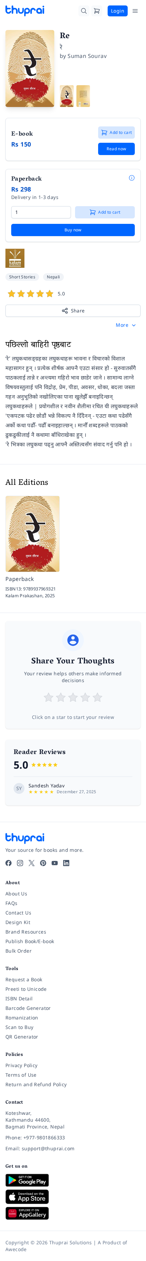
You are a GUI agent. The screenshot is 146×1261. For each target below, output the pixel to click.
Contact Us (18, 912)
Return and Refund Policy (36, 1084)
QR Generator (21, 1036)
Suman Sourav (87, 56)
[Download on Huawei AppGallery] (73, 1213)
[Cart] (96, 10)
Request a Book (23, 979)
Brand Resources (25, 931)
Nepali (53, 277)
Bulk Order (18, 951)
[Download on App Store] (73, 1196)
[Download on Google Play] (73, 1180)
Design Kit (17, 922)
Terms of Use (21, 1075)
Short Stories (22, 277)
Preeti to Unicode (26, 989)
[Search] (83, 10)
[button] (126, 325)
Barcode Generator (28, 1008)
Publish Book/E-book (29, 941)
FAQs (11, 903)
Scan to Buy (19, 1027)
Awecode (16, 1249)
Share (78, 310)
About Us (16, 893)
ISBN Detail (19, 998)
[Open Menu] (135, 10)
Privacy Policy (21, 1065)
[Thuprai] (24, 10)
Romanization (21, 1017)
